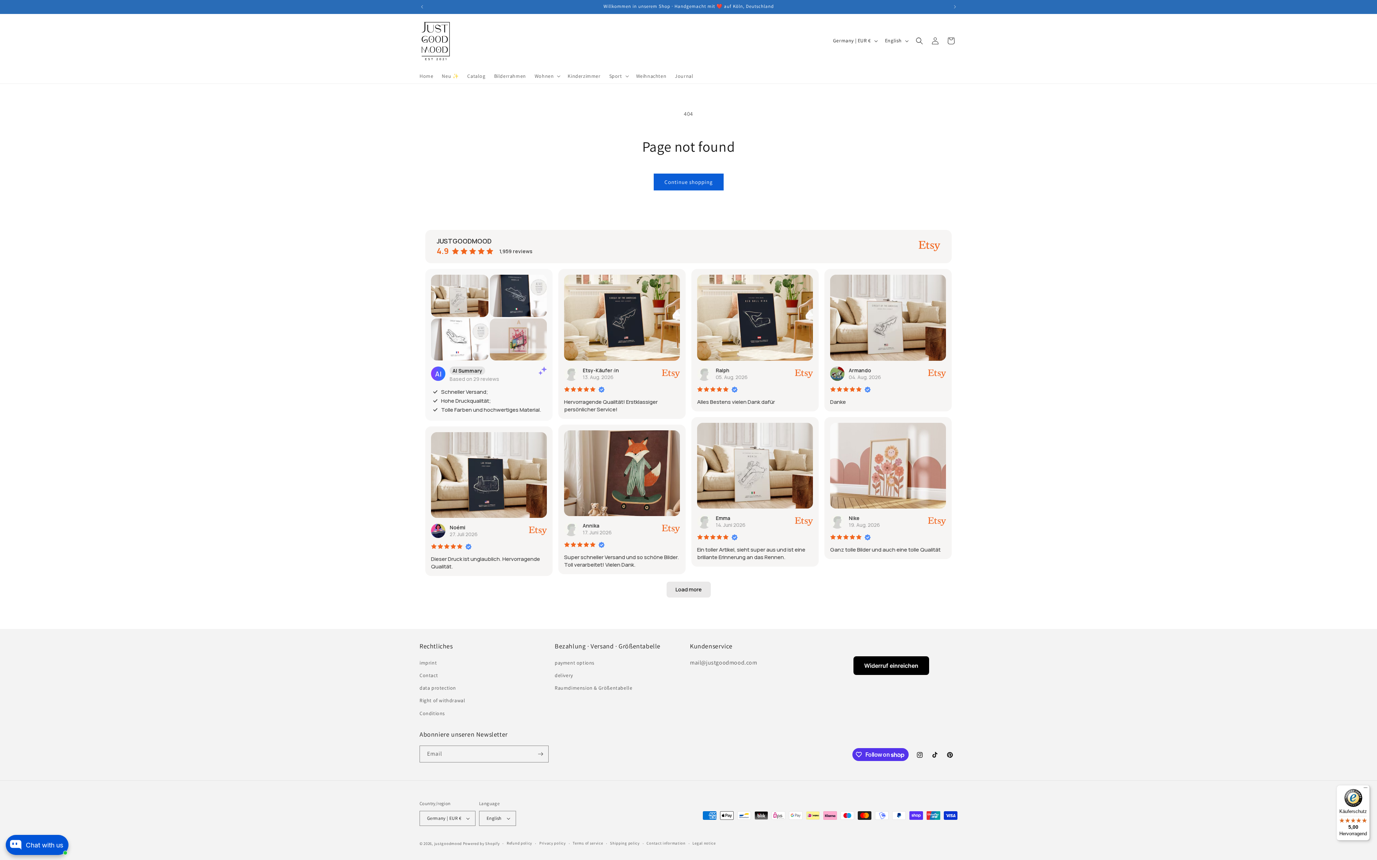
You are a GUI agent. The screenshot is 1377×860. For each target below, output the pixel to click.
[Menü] (1365, 789)
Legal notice (703, 843)
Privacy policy (552, 843)
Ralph (722, 370)
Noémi (457, 527)
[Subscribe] (540, 754)
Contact (429, 675)
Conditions (432, 713)
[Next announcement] (955, 7)
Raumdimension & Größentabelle (593, 687)
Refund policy (519, 843)
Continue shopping (688, 182)
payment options (575, 662)
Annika (591, 526)
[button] (547, 76)
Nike (854, 518)
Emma (723, 518)
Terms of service (588, 843)
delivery (564, 675)
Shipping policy (625, 843)
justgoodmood (448, 843)
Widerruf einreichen (891, 665)
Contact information (666, 843)
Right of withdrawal (442, 700)
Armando (860, 370)
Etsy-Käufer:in (601, 370)
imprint (428, 662)
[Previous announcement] (422, 7)
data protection (438, 687)
